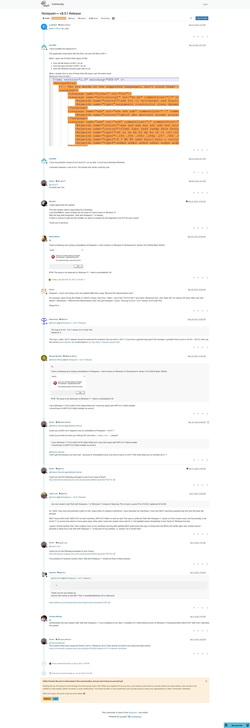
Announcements (59, 18)
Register (47, 699)
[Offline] (45, 47)
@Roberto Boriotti (64, 422)
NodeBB (122, 716)
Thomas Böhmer (55, 616)
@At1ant (64, 319)
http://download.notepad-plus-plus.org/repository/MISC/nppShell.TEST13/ (81, 480)
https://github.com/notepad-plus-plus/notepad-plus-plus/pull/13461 (78, 602)
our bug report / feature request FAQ (104, 342)
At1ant (51, 290)
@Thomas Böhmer (64, 639)
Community (58, 4)
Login (55, 699)
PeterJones (53, 319)
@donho (60, 469)
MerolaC (52, 201)
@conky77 (61, 181)
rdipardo (52, 573)
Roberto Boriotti (55, 356)
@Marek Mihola (71, 356)
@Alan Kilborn (65, 25)
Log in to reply (202, 18)
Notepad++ (133, 712)
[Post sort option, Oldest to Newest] (191, 18)
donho (51, 181)
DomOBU (52, 45)
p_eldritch (53, 25)
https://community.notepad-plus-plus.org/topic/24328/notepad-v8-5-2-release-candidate (87, 648)
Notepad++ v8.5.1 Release (74, 323)
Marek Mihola (54, 237)
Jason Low (53, 494)
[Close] (206, 681)
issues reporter (65, 342)
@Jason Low (62, 543)
